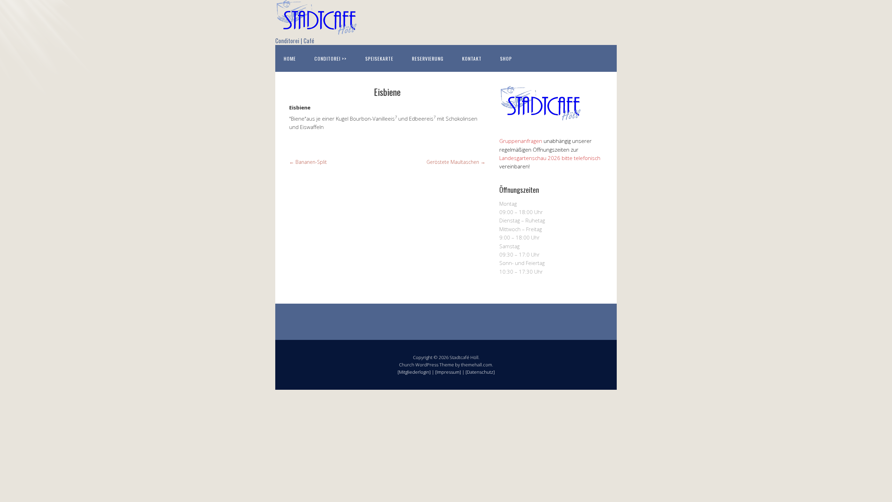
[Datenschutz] (480, 372)
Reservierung (428, 58)
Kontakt (472, 58)
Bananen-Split (308, 162)
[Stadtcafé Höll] (317, 28)
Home (290, 58)
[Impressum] (448, 372)
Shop (506, 58)
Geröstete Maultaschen (455, 162)
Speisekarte (379, 58)
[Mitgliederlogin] (414, 372)
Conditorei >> (330, 58)
